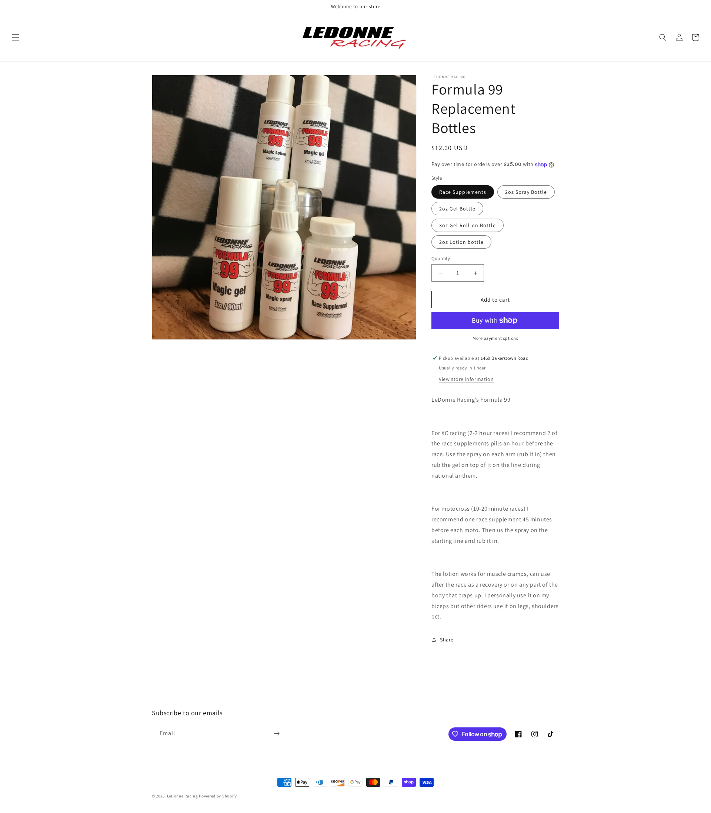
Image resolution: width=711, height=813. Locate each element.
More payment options (495, 338)
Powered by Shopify (218, 796)
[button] (15, 37)
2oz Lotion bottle (461, 242)
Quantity (440, 258)
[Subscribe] (276, 733)
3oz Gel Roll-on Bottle (467, 225)
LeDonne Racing (182, 796)
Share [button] (447, 639)
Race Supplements (462, 192)
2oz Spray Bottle (526, 192)
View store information (466, 379)
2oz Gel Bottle (457, 208)
